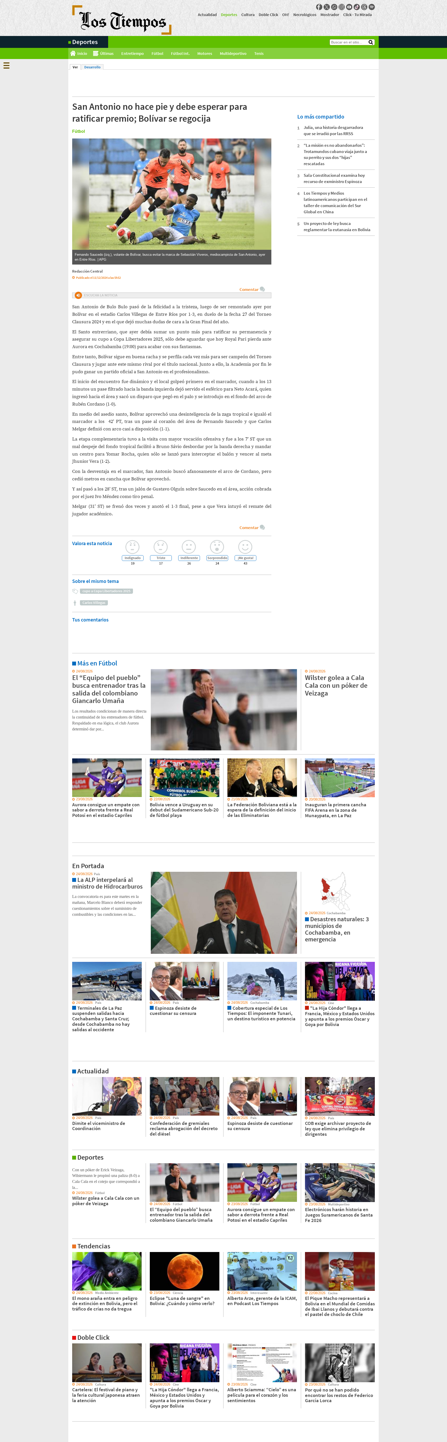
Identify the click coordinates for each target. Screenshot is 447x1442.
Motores (204, 53)
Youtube (349, 7)
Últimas (107, 53)
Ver (77, 67)
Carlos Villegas (94, 602)
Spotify (372, 7)
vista (72, 874)
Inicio (82, 53)
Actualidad (207, 14)
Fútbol (157, 53)
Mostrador (330, 14)
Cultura (248, 14)
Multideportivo (233, 53)
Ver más (74, 671)
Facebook (319, 7)
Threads (364, 7)
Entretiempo (132, 53)
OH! (285, 14)
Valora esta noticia (92, 543)
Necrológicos (304, 14)
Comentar (249, 289)
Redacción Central (87, 271)
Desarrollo (92, 67)
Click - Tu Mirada (357, 14)
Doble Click (268, 14)
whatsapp (334, 7)
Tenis (259, 53)
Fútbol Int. (180, 53)
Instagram (342, 7)
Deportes (229, 14)
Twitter (327, 7)
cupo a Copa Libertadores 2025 (106, 591)
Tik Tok (357, 7)
